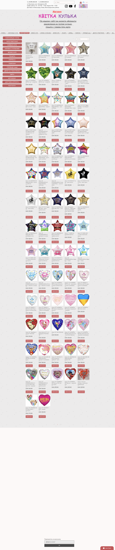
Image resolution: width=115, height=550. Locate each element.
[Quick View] (31, 48)
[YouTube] (71, 6)
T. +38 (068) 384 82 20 (44, 1)
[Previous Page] (54, 424)
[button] (81, 2)
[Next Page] (61, 424)
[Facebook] (75, 6)
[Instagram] (66, 6)
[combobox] (82, 39)
